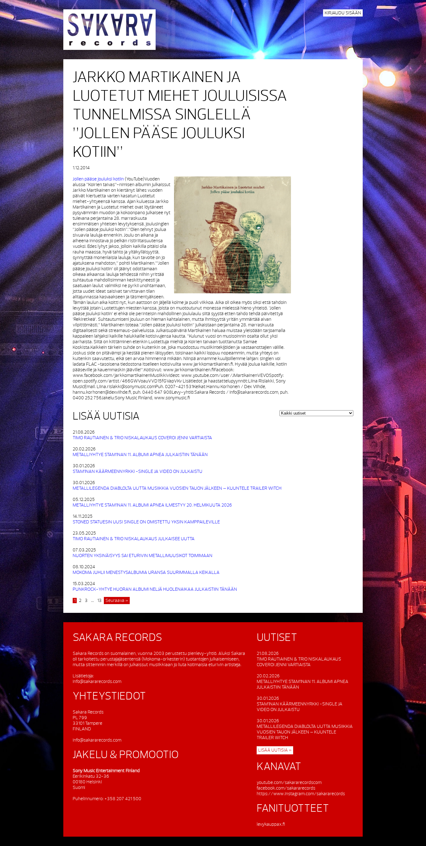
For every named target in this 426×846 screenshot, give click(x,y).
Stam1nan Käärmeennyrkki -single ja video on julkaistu (137, 471)
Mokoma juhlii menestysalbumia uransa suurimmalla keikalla (146, 572)
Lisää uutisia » (275, 750)
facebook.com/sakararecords (286, 788)
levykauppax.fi (271, 824)
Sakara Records (109, 29)
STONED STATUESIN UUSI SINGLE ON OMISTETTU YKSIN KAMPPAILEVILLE (146, 522)
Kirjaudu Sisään (343, 13)
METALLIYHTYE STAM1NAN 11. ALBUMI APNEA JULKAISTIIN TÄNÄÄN (140, 454)
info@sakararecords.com (97, 681)
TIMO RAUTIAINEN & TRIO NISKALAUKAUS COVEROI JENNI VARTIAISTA (142, 437)
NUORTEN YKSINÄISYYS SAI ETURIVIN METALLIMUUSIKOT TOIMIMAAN (142, 555)
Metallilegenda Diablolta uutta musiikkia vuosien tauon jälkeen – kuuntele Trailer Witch (177, 488)
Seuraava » (116, 600)
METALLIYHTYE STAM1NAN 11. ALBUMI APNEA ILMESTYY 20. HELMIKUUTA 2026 (152, 505)
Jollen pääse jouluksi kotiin (98, 179)
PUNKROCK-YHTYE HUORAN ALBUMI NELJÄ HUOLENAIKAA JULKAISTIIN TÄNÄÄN (155, 589)
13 (99, 600)
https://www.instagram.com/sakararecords (301, 793)
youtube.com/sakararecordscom (289, 782)
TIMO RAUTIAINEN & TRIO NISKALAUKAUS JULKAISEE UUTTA (134, 538)
